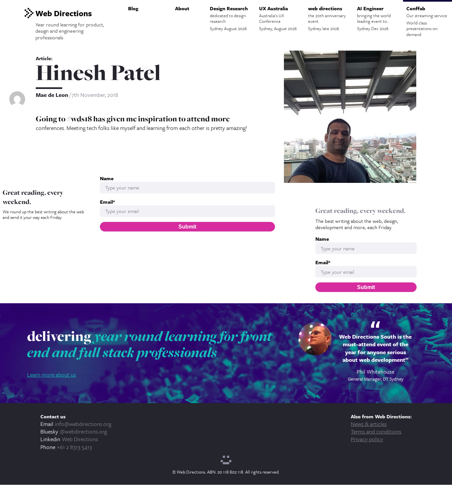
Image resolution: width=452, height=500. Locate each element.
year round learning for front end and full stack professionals (149, 344)
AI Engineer (374, 18)
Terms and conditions (376, 431)
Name (322, 238)
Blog (133, 8)
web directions (327, 18)
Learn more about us (51, 374)
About (182, 8)
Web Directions (80, 439)
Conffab (426, 21)
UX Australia (278, 18)
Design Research (229, 18)
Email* (322, 262)
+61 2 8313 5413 (74, 447)
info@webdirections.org (83, 424)
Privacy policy (367, 439)
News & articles (369, 424)
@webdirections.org (83, 431)
